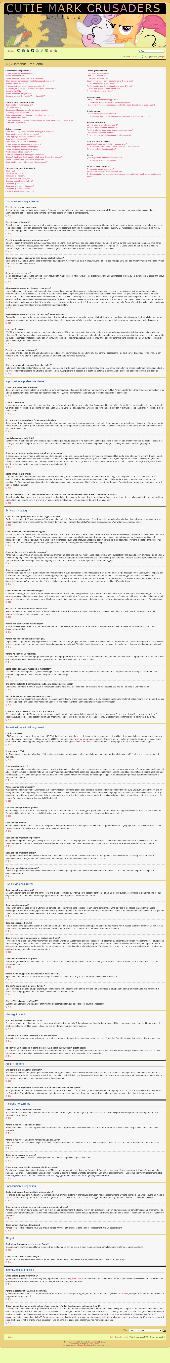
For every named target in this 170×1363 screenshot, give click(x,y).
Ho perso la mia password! (16, 83)
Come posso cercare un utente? (100, 133)
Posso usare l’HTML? (14, 173)
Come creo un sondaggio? (16, 139)
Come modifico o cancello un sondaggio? (21, 142)
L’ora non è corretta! (13, 108)
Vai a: (126, 1330)
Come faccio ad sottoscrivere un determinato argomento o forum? (113, 146)
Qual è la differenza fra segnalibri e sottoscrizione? (107, 144)
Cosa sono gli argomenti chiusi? (18, 189)
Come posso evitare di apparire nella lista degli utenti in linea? (29, 81)
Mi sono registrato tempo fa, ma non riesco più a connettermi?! (30, 88)
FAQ (145, 57)
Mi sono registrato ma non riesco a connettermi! (24, 86)
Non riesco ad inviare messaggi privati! (102, 100)
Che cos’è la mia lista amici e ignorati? (102, 114)
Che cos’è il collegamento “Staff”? (100, 91)
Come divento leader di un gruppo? (101, 83)
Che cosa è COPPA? (13, 91)
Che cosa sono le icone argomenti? (19, 191)
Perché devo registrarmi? (15, 76)
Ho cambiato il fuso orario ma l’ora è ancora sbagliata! (26, 110)
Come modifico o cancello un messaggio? (22, 134)
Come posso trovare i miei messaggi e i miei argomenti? (109, 135)
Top (9, 216)
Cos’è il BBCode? (12, 171)
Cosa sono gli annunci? (14, 184)
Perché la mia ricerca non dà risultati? (102, 128)
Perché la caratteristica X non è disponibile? (104, 172)
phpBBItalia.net (83, 1345)
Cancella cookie (121, 1337)
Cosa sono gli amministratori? (98, 73)
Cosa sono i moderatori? (96, 76)
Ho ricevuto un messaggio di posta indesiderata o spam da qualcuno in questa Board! (121, 105)
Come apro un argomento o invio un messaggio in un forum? (29, 131)
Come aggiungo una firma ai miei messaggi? (23, 137)
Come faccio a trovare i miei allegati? (101, 160)
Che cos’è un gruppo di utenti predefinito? (103, 88)
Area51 (125, 1294)
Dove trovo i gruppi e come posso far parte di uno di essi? (110, 81)
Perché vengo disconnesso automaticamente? (24, 78)
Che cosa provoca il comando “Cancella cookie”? (25, 96)
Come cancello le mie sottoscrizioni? (101, 149)
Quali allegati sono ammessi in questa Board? (105, 158)
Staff (111, 1337)
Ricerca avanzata (133, 57)
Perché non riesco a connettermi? (19, 73)
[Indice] (85, 44)
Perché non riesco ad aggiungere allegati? (22, 149)
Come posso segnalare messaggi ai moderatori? (24, 154)
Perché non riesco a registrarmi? (18, 94)
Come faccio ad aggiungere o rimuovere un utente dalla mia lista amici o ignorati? (119, 116)
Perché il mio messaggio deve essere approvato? (25, 159)
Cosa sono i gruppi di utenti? (98, 78)
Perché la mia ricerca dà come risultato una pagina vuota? (110, 130)
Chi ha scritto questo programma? (100, 169)
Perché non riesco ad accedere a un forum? (23, 144)
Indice (11, 51)
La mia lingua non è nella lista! (17, 113)
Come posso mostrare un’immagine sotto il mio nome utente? (29, 115)
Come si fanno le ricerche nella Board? (102, 125)
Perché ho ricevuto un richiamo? (18, 152)
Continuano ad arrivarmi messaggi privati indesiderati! (108, 102)
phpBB (76, 1342)
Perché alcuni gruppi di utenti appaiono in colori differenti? (109, 86)
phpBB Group (76, 1278)
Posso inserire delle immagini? (17, 178)
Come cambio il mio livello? (16, 118)
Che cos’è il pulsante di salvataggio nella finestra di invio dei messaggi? (33, 157)
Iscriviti (154, 57)
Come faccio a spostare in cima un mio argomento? (26, 162)
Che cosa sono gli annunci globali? (19, 181)
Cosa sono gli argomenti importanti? (19, 186)
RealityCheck (94, 1344)
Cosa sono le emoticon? (15, 176)
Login (162, 57)
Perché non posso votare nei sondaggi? (21, 147)
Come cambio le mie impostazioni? (19, 105)
